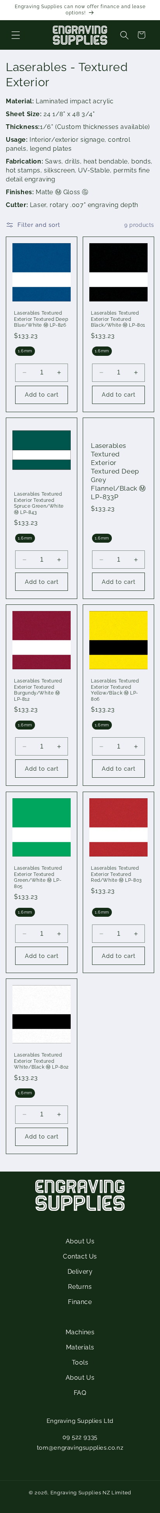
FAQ (80, 1392)
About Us (80, 1241)
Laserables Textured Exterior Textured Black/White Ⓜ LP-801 (118, 319)
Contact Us (80, 1256)
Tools (80, 1362)
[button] (15, 35)
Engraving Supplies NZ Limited (90, 1493)
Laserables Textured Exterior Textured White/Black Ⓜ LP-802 (41, 1061)
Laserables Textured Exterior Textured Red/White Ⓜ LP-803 (116, 874)
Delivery (80, 1271)
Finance (80, 1302)
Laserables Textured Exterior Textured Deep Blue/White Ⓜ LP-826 (41, 319)
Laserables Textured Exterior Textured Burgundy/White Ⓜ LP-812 (38, 690)
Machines (80, 1332)
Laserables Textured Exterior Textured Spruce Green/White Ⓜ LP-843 (39, 503)
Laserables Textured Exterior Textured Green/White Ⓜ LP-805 (38, 877)
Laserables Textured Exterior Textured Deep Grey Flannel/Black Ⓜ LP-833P (118, 471)
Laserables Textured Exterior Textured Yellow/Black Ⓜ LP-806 (115, 690)
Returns (80, 1286)
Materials (80, 1347)
